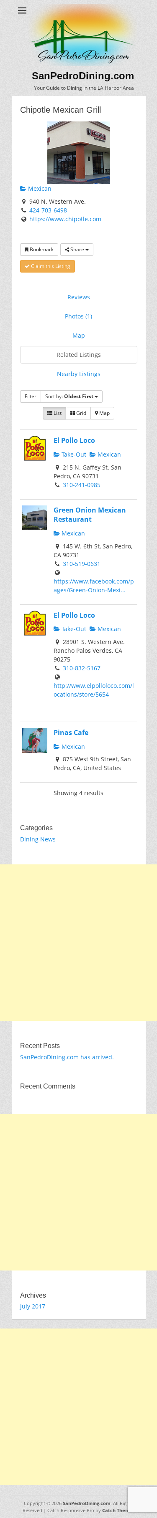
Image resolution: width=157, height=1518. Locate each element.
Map (78, 335)
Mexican (38, 188)
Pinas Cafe (71, 732)
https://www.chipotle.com (65, 219)
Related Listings (79, 355)
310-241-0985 (81, 485)
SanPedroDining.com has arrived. (67, 1057)
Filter (30, 396)
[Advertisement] (78, 942)
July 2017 (32, 1306)
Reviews (78, 297)
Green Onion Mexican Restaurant (90, 514)
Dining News (38, 839)
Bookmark (41, 249)
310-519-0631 (81, 564)
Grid (80, 413)
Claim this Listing (50, 266)
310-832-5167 (81, 668)
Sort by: (69, 396)
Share (77, 249)
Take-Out (73, 454)
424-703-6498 (48, 210)
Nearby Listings (78, 374)
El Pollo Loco (74, 440)
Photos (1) (78, 316)
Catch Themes (118, 1510)
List (57, 413)
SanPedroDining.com (83, 75)
